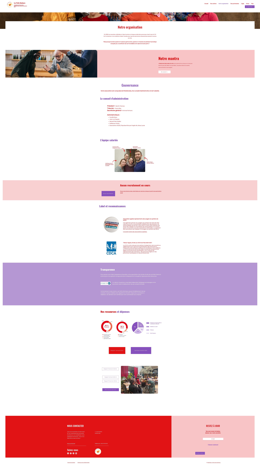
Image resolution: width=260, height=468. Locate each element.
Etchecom (142, 282)
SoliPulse (209, 462)
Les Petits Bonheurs (19, 3)
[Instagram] (73, 453)
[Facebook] (71, 453)
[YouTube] (76, 453)
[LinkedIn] (68, 453)
